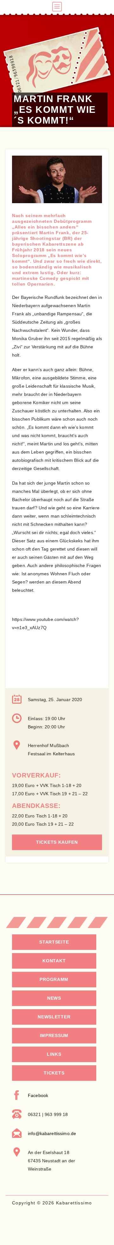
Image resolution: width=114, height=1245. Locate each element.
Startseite (54, 942)
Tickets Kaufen (57, 842)
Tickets (54, 1072)
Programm (54, 979)
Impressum (54, 1035)
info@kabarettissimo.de (52, 1133)
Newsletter (54, 1016)
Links (54, 1054)
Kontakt (54, 960)
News (54, 998)
